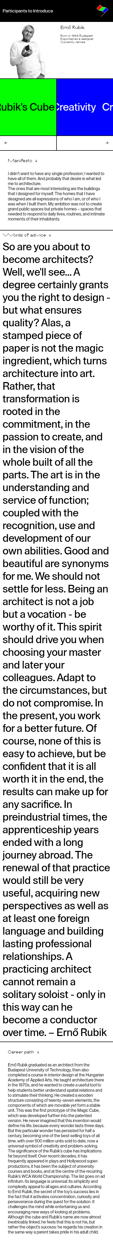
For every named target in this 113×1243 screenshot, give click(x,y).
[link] (102, 11)
